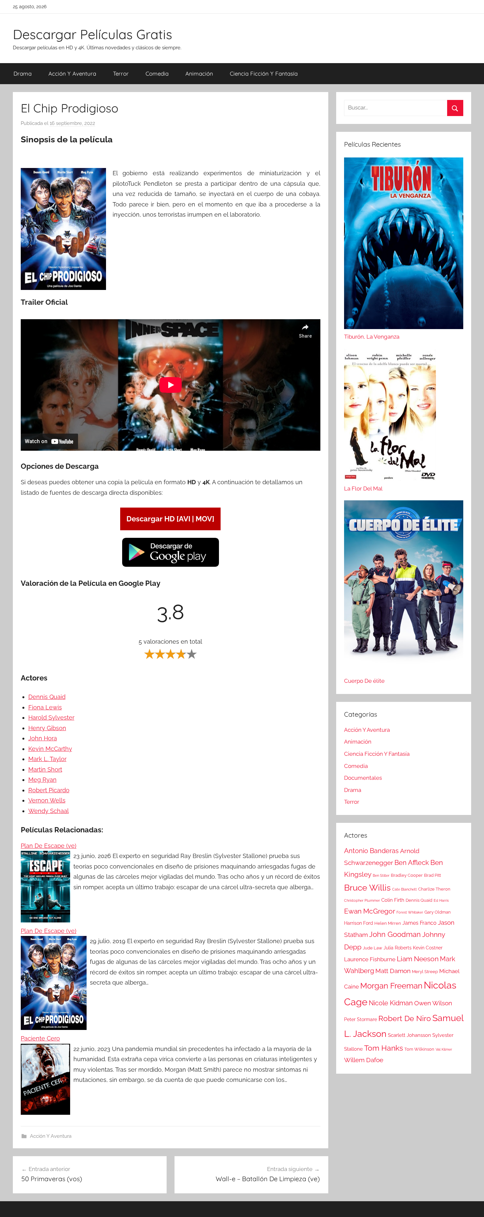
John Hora (42, 738)
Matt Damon (393, 970)
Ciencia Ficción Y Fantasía (264, 73)
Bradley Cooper (407, 875)
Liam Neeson (418, 959)
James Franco (419, 923)
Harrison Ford (358, 923)
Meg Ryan (42, 779)
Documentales (363, 778)
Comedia (157, 73)
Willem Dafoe (363, 1060)
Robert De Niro (404, 1018)
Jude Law (372, 947)
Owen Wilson (433, 1003)
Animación (199, 73)
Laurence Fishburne (369, 959)
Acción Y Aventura (72, 73)
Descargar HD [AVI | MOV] (170, 518)
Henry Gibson (47, 728)
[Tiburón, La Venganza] (403, 244)
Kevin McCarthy (50, 748)
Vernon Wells (47, 800)
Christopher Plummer (362, 900)
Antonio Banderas (371, 851)
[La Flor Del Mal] (390, 416)
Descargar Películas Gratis (92, 34)
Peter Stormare (360, 1019)
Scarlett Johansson (409, 1035)
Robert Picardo (48, 790)
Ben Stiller (381, 875)
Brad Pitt (432, 875)
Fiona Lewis (45, 707)
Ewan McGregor (369, 911)
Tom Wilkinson (419, 1049)
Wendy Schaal (48, 810)
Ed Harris (441, 900)
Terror (121, 73)
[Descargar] (170, 565)
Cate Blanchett (404, 889)
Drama (22, 73)
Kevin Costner (428, 947)
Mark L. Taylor (47, 758)
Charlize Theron (434, 889)
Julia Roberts (398, 947)
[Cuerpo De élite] (403, 588)
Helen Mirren (387, 923)
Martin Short (45, 769)
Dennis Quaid (47, 696)
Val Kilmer (444, 1049)
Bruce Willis (367, 888)
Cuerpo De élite (364, 681)
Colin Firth (392, 900)
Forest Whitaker (409, 912)
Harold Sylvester (51, 717)
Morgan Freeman (391, 985)
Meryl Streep (425, 971)
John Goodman (395, 934)
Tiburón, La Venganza (371, 336)
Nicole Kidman (391, 1003)
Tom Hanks (383, 1048)
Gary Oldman (437, 912)
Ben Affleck (411, 863)
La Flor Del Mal (363, 488)
